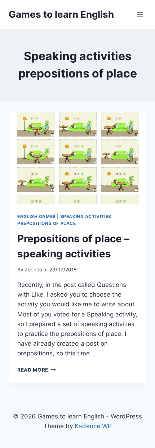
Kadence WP (93, 426)
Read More (36, 370)
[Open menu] (139, 14)
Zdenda (33, 269)
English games (36, 216)
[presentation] (77, 158)
